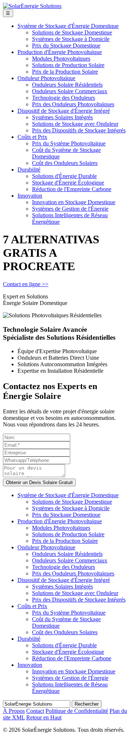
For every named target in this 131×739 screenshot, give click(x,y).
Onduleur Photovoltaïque (46, 78)
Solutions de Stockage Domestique (72, 32)
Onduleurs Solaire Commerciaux (69, 91)
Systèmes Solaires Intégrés (62, 117)
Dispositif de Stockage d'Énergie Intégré (63, 111)
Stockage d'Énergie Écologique (68, 182)
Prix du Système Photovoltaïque (69, 143)
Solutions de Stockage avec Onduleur (75, 124)
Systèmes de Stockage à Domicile (71, 39)
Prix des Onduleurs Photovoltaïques (73, 104)
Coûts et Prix (32, 137)
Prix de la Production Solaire (65, 72)
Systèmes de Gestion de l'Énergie (70, 209)
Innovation (29, 196)
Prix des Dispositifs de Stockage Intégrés (79, 130)
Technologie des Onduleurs (63, 98)
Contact (35, 711)
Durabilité (28, 169)
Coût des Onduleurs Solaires (65, 163)
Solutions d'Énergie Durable (64, 176)
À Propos (14, 711)
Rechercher (87, 704)
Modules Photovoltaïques (61, 58)
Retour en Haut (43, 717)
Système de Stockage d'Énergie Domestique (68, 26)
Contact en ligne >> (25, 284)
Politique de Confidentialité (76, 711)
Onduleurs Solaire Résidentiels (67, 85)
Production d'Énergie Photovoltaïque (59, 52)
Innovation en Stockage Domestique (73, 202)
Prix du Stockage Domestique (66, 45)
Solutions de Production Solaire (68, 65)
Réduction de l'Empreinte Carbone (71, 189)
